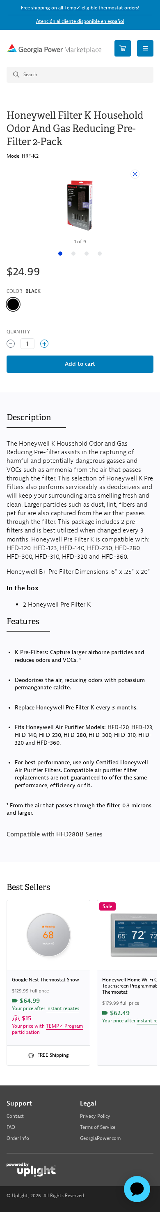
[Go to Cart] (122, 48)
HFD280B (70, 834)
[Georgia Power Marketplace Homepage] (54, 48)
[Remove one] (11, 344)
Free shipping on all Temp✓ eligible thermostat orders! (80, 8)
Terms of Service (97, 1127)
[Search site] (80, 75)
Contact (15, 1116)
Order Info (18, 1138)
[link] (48, 983)
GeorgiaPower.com (100, 1138)
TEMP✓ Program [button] (64, 1026)
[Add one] (44, 344)
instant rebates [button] (62, 1008)
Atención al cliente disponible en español (80, 21)
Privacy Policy (95, 1116)
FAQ (11, 1127)
